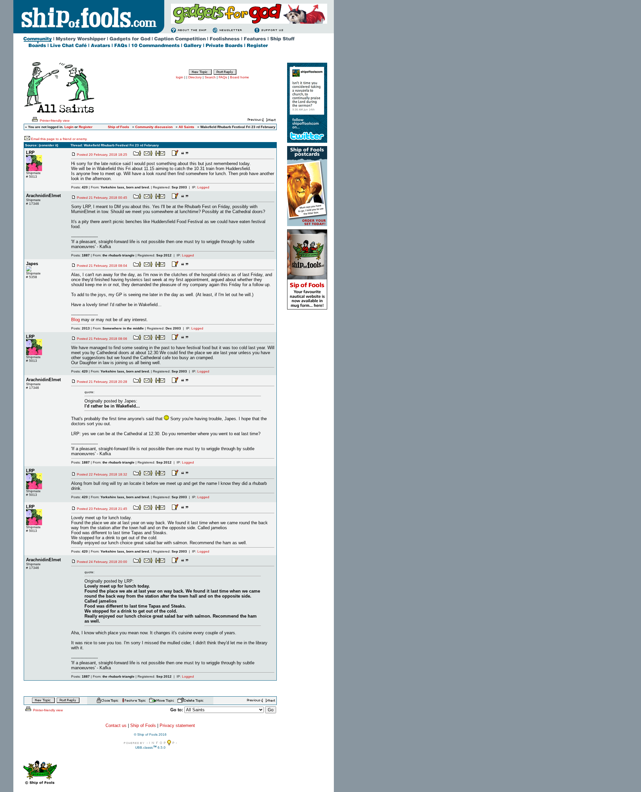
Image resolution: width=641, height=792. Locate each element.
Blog (75, 319)
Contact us (116, 725)
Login (68, 127)
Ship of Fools (143, 725)
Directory (195, 77)
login (179, 77)
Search (210, 77)
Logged (203, 187)
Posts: (79, 187)
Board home (239, 77)
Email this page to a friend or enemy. (59, 139)
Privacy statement (177, 725)
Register (85, 127)
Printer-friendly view (54, 120)
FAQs (223, 77)
